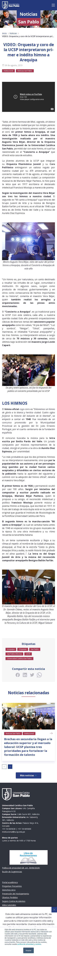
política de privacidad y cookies (29, 944)
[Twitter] (32, 674)
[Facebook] (17, 674)
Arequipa (11, 649)
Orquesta (22, 649)
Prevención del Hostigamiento (15, 893)
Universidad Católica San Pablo (19, 658)
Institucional (8, 71)
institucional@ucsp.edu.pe (13, 831)
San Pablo (35, 649)
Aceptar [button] (28, 950)
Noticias (13, 33)
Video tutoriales (9, 905)
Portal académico (10, 882)
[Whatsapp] (39, 674)
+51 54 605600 (24, 829)
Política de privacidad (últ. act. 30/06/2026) (21, 867)
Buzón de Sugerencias (12, 871)
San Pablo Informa (14, 654)
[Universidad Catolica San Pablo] (10, 5)
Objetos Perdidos (10, 897)
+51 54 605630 (8, 829)
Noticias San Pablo (25, 71)
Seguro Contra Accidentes (13, 901)
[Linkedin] (24, 674)
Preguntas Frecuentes (12, 886)
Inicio (4, 33)
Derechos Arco (8, 890)
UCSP (28, 654)
